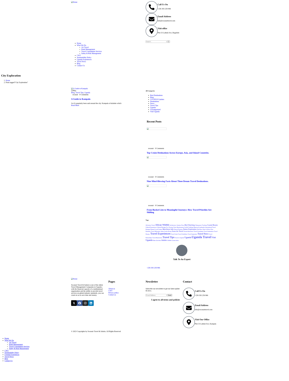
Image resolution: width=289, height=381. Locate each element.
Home (8, 80)
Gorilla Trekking (188, 227)
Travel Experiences (160, 233)
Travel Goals (174, 234)
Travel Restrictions (157, 237)
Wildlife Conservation (173, 240)
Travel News (203, 234)
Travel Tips (80, 93)
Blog (73, 93)
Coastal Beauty (212, 225)
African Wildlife (162, 225)
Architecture (173, 225)
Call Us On (163, 4)
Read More (75, 105)
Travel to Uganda (179, 237)
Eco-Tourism (169, 227)
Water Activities (157, 240)
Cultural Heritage (161, 227)
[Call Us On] (152, 7)
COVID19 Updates (157, 99)
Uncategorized (155, 109)
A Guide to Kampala (80, 99)
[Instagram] (85, 303)
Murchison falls (168, 229)
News (152, 103)
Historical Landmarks (199, 227)
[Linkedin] (91, 303)
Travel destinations (209, 231)
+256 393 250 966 (153, 268)
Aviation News (180, 225)
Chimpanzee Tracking (201, 225)
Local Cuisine (158, 229)
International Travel (210, 227)
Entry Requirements (179, 227)
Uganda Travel (201, 237)
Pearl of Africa (206, 229)
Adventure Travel (150, 225)
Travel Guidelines (182, 234)
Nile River (199, 229)
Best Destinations (156, 95)
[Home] (74, 2)
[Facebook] (79, 303)
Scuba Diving (167, 231)
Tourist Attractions (188, 231)
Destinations (154, 101)
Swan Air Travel (177, 231)
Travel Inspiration (192, 234)
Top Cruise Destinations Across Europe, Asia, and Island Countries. (178, 153)
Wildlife (164, 240)
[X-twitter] (74, 303)
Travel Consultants (198, 231)
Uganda (87, 93)
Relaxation (157, 231)
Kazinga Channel (150, 229)
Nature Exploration (190, 229)
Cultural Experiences (151, 227)
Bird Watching (190, 225)
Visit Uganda (155, 112)
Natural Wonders (178, 229)
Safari (162, 231)
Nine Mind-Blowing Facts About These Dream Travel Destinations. (178, 181)
